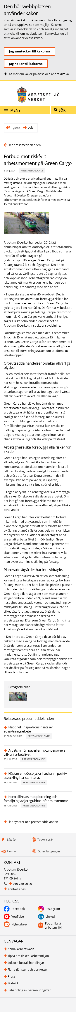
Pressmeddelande (32, 170)
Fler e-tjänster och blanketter (28, 970)
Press (11, 976)
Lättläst (11, 839)
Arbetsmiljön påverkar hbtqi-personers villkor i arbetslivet (34, 752)
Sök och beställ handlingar (26, 963)
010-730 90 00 (22, 884)
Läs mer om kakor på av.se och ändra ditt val (39, 74)
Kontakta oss (17, 889)
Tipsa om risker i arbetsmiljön (28, 956)
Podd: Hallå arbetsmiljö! (53, 925)
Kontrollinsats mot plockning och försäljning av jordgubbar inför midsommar (36, 798)
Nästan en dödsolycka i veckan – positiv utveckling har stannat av (35, 775)
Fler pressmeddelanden (24, 145)
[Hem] (38, 94)
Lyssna (15, 128)
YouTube (17, 917)
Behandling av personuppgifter (29, 990)
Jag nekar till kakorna (26, 64)
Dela (30, 127)
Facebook (18, 909)
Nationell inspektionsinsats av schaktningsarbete (28, 729)
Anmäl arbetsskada (21, 949)
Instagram (53, 909)
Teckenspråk (45, 839)
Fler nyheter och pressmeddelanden (33, 822)
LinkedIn (51, 917)
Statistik (13, 983)
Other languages (49, 851)
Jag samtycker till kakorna (29, 51)
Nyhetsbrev (19, 924)
